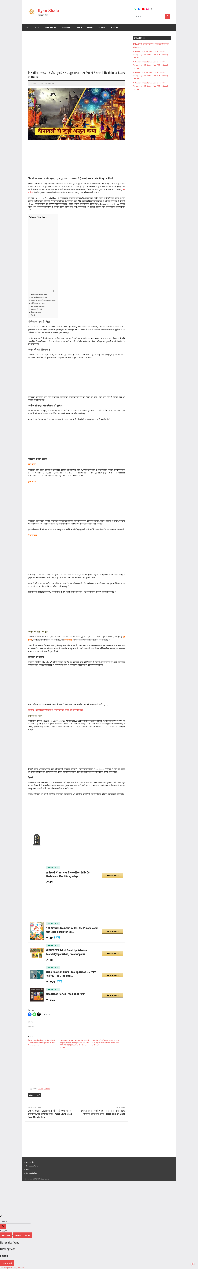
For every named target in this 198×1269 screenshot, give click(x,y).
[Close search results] (3, 1226)
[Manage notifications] (192, 1264)
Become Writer (32, 1166)
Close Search (7, 1263)
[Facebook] (139, 9)
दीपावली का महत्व (36, 312)
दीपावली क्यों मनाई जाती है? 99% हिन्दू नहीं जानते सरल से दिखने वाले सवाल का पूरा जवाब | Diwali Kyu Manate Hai (41, 1042)
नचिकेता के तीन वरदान (38, 303)
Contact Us (30, 1169)
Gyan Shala (48, 10)
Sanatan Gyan (50, 27)
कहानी (38, 1095)
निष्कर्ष (33, 315)
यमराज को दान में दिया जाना (39, 297)
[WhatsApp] (135, 9)
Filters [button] (6, 1230)
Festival (47, 1089)
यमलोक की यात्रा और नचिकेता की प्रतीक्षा (43, 300)
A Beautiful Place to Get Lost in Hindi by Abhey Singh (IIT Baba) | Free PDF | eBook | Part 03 (150, 86)
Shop (37, 27)
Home (27, 27)
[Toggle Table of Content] (52, 291)
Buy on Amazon (112, 875)
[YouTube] (143, 9)
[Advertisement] (76, 51)
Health (90, 27)
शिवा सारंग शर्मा (49, 83)
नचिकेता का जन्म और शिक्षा (39, 294)
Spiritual (66, 27)
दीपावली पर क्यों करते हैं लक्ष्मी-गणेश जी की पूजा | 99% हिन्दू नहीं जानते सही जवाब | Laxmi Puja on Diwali (105, 1042)
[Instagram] (147, 9)
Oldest (28, 1235)
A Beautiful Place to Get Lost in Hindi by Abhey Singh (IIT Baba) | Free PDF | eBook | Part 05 (150, 65)
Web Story (115, 27)
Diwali (40, 1089)
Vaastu (79, 27)
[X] (151, 9)
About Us (30, 1162)
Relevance (6, 1235)
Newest (18, 1235)
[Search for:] (149, 16)
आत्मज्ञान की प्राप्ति (36, 309)
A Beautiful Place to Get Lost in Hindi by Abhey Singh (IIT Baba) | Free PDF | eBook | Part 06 (150, 54)
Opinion (102, 27)
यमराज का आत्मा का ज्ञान (38, 306)
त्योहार (31, 1095)
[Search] (167, 16)
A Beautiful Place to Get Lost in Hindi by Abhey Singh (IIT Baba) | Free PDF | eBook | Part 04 (150, 75)
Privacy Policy (31, 1173)
